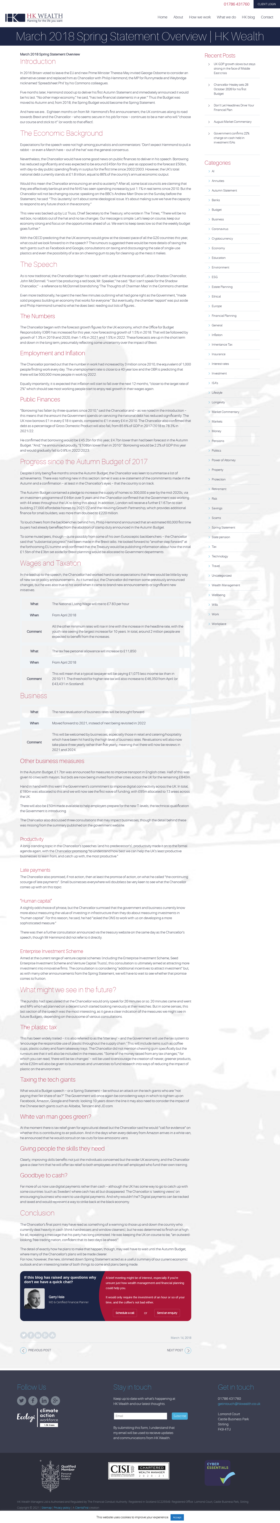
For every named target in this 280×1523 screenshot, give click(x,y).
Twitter (23, 1335)
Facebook (30, 1335)
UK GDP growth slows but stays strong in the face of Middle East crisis (234, 68)
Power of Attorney (224, 460)
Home (162, 17)
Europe (217, 306)
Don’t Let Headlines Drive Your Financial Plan (234, 108)
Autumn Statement (224, 190)
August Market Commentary (233, 122)
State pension (221, 537)
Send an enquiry (167, 1312)
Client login (267, 4)
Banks (216, 200)
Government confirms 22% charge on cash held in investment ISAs (231, 138)
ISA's (215, 383)
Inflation (217, 335)
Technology (220, 556)
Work (215, 614)
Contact (267, 17)
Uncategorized (222, 575)
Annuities (218, 181)
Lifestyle (217, 393)
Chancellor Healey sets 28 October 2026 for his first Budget (231, 89)
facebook (34, 1402)
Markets (217, 421)
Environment (220, 267)
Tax (214, 547)
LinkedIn (38, 1335)
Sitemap (46, 1507)
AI (213, 171)
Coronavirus (220, 229)
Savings (217, 508)
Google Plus (45, 1335)
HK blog (248, 17)
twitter (22, 1402)
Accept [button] (177, 1517)
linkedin (45, 1402)
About (178, 17)
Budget (217, 210)
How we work (200, 17)
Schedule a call (125, 1312)
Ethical (216, 296)
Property (217, 470)
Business (218, 219)
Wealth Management (226, 585)
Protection (219, 479)
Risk (214, 499)
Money (216, 431)
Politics (216, 450)
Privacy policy (62, 1507)
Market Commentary (225, 412)
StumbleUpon (52, 1335)
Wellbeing (218, 595)
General (217, 325)
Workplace (219, 624)
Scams (216, 518)
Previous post (39, 1350)
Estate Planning (222, 287)
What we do (226, 17)
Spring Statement (223, 527)
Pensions (218, 441)
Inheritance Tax (222, 344)
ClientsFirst (82, 1507)
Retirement (219, 489)
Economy (218, 248)
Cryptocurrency (222, 238)
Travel (216, 566)
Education (219, 258)
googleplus (56, 1402)
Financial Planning (224, 316)
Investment (219, 373)
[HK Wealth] (34, 17)
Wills (215, 604)
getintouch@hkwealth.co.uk (239, 1404)
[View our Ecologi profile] (48, 1417)
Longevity (218, 402)
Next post (175, 1350)
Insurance (218, 354)
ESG (215, 277)
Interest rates (220, 364)
